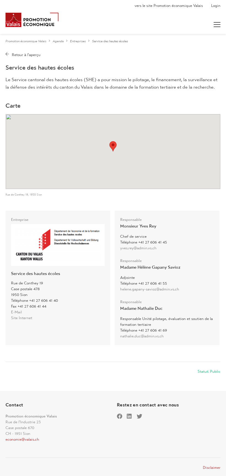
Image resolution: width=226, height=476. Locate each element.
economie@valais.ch (22, 439)
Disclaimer (211, 467)
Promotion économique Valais (26, 41)
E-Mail (16, 312)
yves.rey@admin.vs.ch (138, 247)
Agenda (58, 41)
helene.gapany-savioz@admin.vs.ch (149, 289)
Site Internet (21, 317)
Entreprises (78, 41)
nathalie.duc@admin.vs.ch (142, 336)
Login (215, 5)
